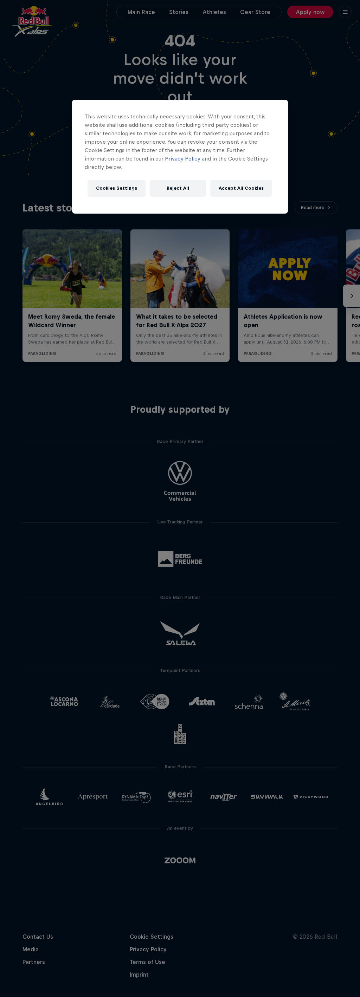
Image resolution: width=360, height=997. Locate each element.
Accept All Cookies (241, 188)
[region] (180, 157)
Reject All (178, 188)
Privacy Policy (182, 159)
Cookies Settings (116, 188)
